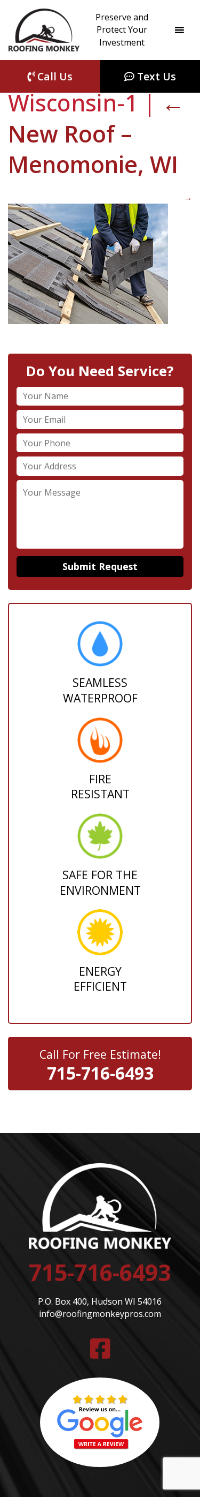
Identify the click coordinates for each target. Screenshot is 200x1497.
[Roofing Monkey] (44, 30)
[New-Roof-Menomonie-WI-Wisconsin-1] (88, 321)
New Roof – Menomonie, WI (96, 133)
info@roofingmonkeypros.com (100, 1314)
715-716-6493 (100, 1073)
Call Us (54, 76)
